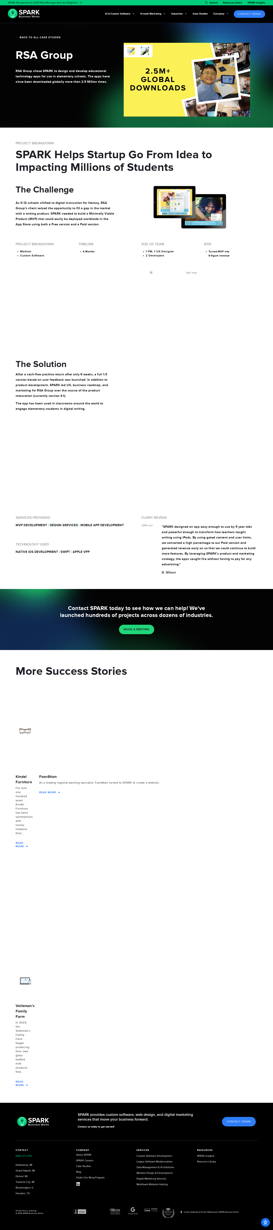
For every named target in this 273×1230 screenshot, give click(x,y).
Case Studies (200, 13)
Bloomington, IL (25, 1187)
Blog (78, 1171)
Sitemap (32, 1211)
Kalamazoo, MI (24, 1165)
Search (214, 2)
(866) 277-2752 (24, 1156)
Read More (20, 844)
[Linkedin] (78, 1184)
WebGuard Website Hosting (152, 1184)
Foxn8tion (48, 776)
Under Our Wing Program (90, 1177)
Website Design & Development (154, 1173)
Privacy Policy (22, 1211)
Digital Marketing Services (151, 1178)
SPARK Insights (256, 2)
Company (218, 13)
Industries (177, 13)
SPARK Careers (84, 1160)
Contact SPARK (249, 14)
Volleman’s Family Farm (25, 1011)
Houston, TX (23, 1193)
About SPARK (84, 1154)
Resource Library (233, 2)
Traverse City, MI (25, 1182)
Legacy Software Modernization (154, 1161)
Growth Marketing (150, 13)
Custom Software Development (154, 1156)
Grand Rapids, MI (25, 1170)
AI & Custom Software (117, 13)
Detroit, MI (22, 1176)
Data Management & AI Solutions (155, 1167)
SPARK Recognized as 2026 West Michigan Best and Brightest (42, 2)
